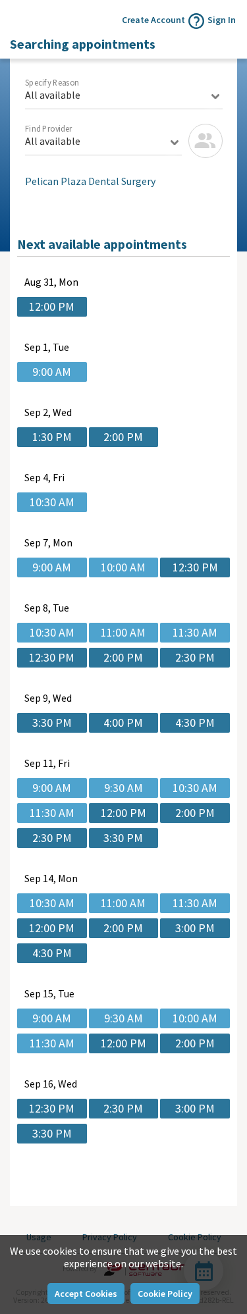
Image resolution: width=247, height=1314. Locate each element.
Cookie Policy (165, 1294)
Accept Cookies (86, 1294)
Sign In (221, 19)
